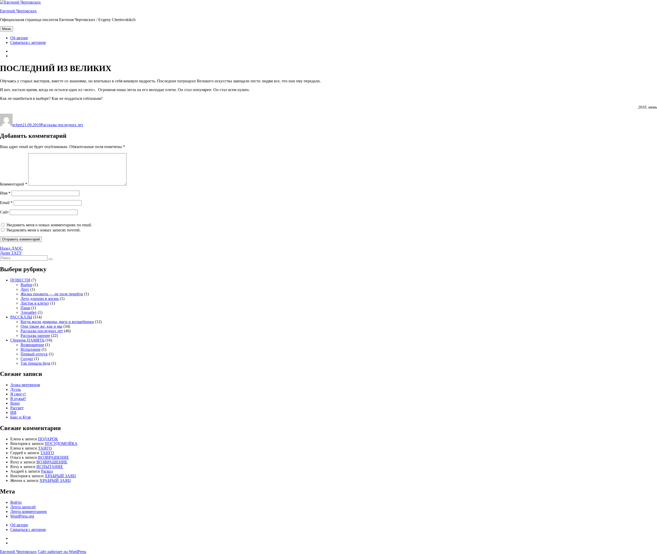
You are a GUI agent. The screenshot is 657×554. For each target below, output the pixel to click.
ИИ (13, 412)
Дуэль (15, 389)
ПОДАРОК (48, 439)
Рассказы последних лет (62, 125)
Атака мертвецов (25, 385)
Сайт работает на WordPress (62, 551)
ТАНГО (45, 448)
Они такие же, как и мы (41, 326)
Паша (25, 308)
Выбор (26, 285)
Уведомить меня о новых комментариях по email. (49, 225)
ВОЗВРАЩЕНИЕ (53, 457)
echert (17, 125)
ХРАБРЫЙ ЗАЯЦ (60, 476)
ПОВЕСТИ (20, 280)
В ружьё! (18, 398)
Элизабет (29, 312)
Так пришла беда (35, 363)
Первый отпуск (34, 354)
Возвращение (32, 345)
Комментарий (13, 184)
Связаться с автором (28, 42)
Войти (16, 502)
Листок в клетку (35, 303)
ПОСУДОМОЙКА (61, 443)
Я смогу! (18, 394)
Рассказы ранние (35, 335)
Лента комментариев (28, 511)
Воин (15, 403)
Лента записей (23, 507)
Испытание (31, 349)
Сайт (4, 212)
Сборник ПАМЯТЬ (27, 340)
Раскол (47, 471)
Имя (5, 193)
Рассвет (17, 408)
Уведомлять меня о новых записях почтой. (43, 230)
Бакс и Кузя (20, 417)
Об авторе (19, 38)
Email (6, 202)
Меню (6, 29)
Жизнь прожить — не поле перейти (52, 294)
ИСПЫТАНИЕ (49, 466)
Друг (25, 289)
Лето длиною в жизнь (40, 298)
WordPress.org (22, 516)
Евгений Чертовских (18, 11)
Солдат (27, 358)
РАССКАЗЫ (21, 317)
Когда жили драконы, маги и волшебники (57, 321)
